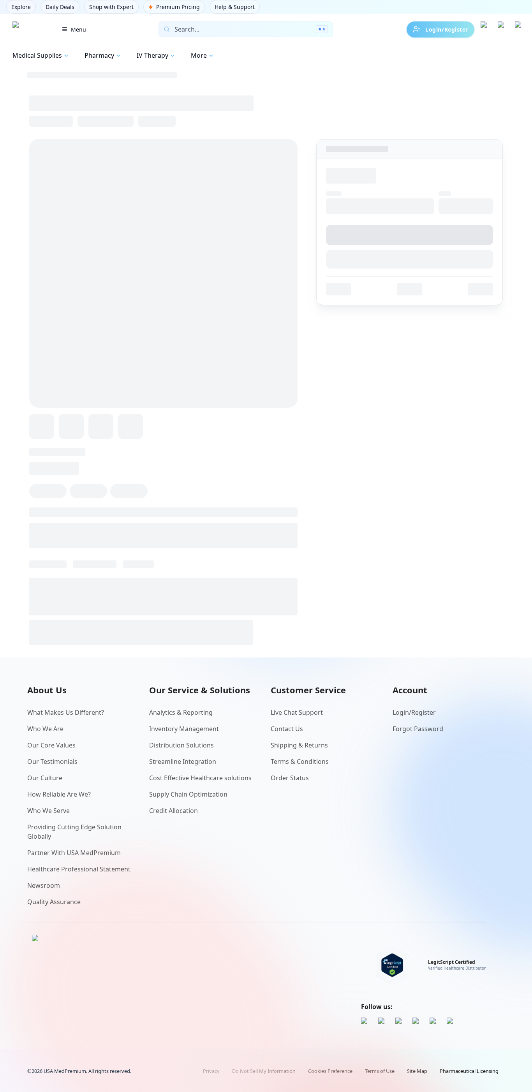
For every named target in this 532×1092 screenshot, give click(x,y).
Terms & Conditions (300, 761)
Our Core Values (51, 745)
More (199, 55)
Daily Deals (60, 7)
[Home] (28, 29)
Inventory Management (184, 728)
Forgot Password (418, 728)
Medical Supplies (37, 55)
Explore (21, 7)
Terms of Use (380, 1070)
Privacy (211, 1070)
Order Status (290, 778)
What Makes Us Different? (65, 712)
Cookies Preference (330, 1070)
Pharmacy (99, 55)
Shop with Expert (111, 7)
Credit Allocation (173, 810)
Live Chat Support (297, 712)
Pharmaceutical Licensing (469, 1070)
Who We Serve (48, 810)
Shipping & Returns (299, 745)
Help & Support (235, 7)
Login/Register (446, 29)
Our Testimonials (52, 761)
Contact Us (287, 728)
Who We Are (45, 728)
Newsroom (43, 885)
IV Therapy (152, 55)
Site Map (417, 1070)
